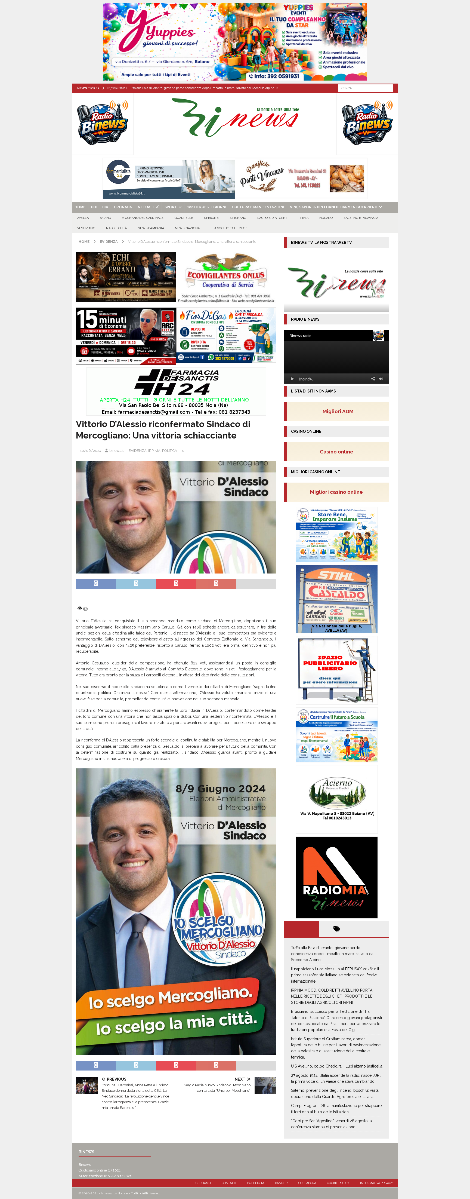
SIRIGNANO (238, 218)
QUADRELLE (184, 218)
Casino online (338, 452)
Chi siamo (203, 1183)
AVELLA (83, 218)
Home (80, 207)
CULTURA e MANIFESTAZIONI (258, 207)
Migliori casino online (338, 492)
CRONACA (123, 207)
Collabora (307, 1183)
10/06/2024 (90, 451)
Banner (281, 1183)
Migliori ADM (338, 411)
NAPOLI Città (116, 228)
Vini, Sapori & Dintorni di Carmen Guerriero (334, 207)
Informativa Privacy (376, 1183)
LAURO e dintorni (272, 218)
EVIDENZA (138, 451)
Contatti (229, 1183)
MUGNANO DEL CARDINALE (142, 218)
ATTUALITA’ (148, 207)
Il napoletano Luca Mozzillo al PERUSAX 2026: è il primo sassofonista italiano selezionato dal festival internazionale (335, 975)
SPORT (171, 207)
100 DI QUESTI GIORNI (206, 207)
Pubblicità (255, 1183)
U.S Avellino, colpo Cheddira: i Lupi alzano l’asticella (336, 1066)
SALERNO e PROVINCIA (361, 218)
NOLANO (326, 218)
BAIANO (105, 218)
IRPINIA (303, 218)
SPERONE (211, 218)
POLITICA (99, 207)
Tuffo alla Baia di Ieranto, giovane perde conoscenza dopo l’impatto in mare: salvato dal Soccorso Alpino (333, 954)
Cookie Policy (338, 1183)
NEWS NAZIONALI (189, 228)
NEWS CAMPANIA (151, 228)
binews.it (116, 451)
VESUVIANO (86, 228)
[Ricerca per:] (365, 88)
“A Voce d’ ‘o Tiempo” (230, 228)
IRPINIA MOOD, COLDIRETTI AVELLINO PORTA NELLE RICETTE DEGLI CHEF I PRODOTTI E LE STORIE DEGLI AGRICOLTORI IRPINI (331, 996)
